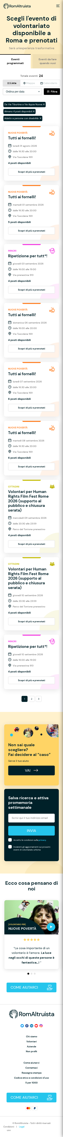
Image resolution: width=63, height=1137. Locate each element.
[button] (28, 974)
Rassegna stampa (31, 1072)
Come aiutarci (31, 1062)
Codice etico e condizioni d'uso (31, 1077)
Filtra (54, 91)
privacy (42, 840)
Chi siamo (31, 1036)
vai (28, 770)
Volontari (31, 1041)
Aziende (31, 1046)
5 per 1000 (31, 1082)
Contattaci (31, 1067)
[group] (31, 934)
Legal (21, 1126)
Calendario (50, 83)
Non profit (31, 1051)
